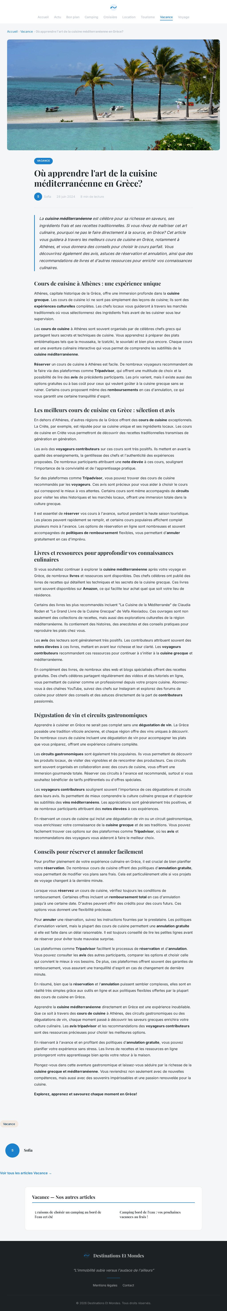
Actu (57, 17)
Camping (91, 17)
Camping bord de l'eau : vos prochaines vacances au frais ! (150, 1214)
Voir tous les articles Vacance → (26, 1173)
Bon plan (72, 17)
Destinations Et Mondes (118, 1255)
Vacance (166, 17)
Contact (128, 1285)
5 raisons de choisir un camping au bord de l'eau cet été (68, 1214)
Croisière (110, 17)
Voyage (183, 17)
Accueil (43, 17)
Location (128, 17)
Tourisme (148, 17)
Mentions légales (105, 1285)
